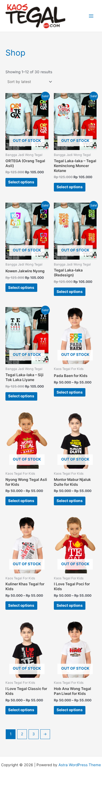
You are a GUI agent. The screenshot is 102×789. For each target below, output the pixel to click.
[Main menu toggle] (91, 16)
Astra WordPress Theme (79, 765)
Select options (21, 182)
